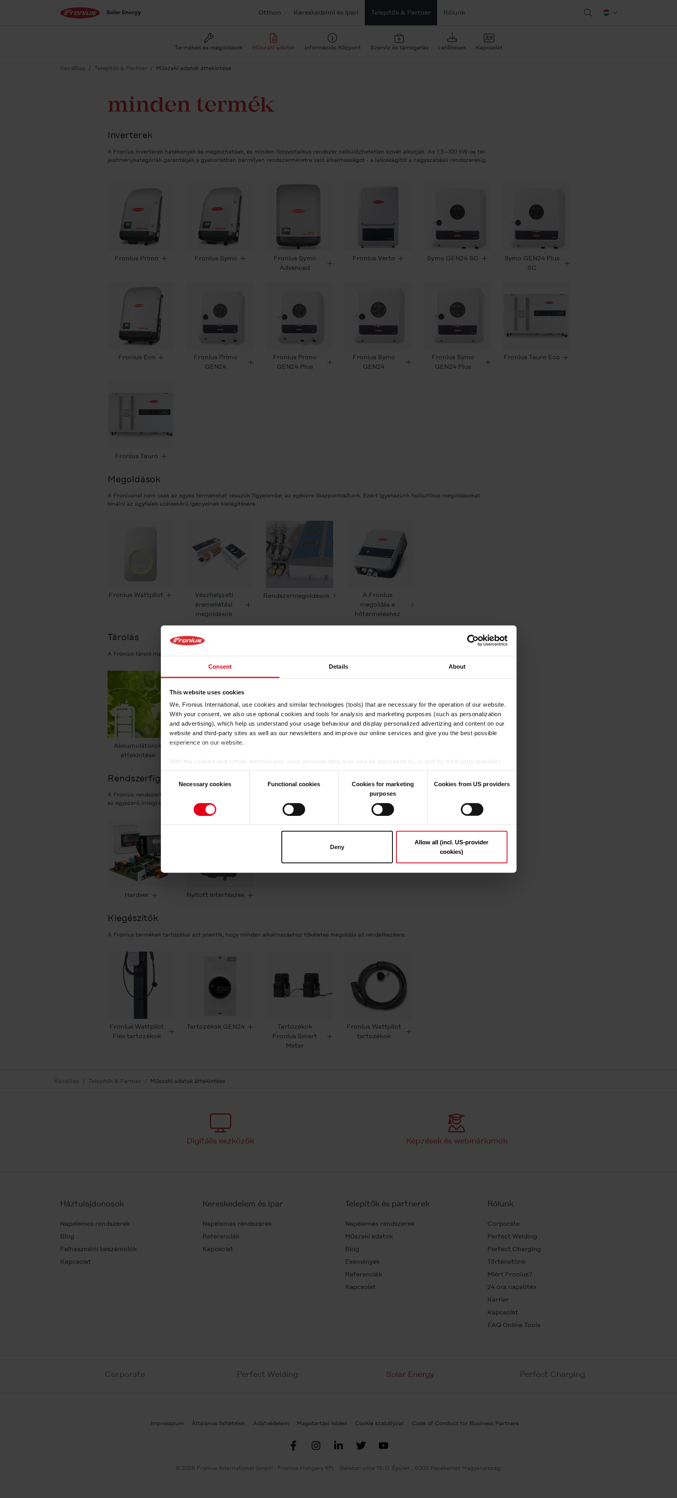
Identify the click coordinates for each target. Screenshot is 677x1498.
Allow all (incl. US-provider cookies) (451, 847)
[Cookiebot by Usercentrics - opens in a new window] (472, 641)
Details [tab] (338, 666)
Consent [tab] (220, 666)
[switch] (294, 809)
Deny (337, 847)
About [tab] (457, 666)
